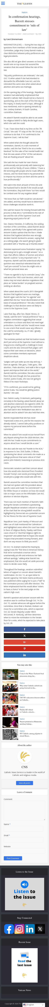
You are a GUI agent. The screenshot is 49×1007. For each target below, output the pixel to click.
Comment (8, 799)
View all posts (24, 783)
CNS (39, 34)
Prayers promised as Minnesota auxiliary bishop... (31, 722)
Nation (24, 12)
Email (7, 835)
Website (7, 846)
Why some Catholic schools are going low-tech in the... (31, 686)
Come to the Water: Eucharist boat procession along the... (32, 674)
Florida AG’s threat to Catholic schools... (27, 710)
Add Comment (28, 34)
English (30, 1005)
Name (7, 824)
